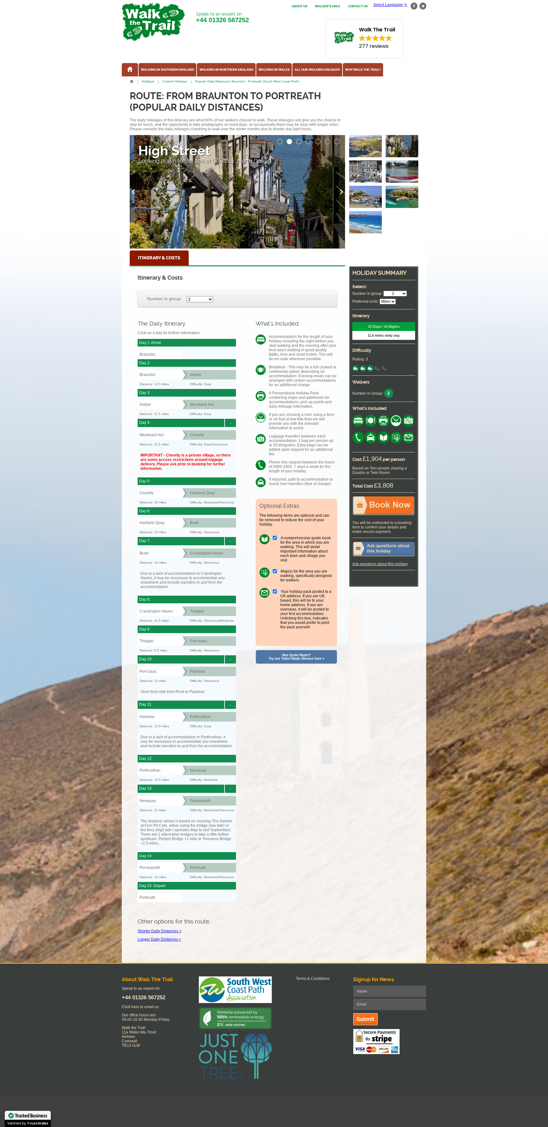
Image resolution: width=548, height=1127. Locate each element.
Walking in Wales (274, 70)
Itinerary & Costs (159, 258)
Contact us (358, 6)
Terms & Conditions (312, 978)
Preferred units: (365, 301)
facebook (414, 6)
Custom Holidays (174, 81)
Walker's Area (327, 6)
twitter (422, 6)
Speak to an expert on (222, 17)
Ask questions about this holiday (380, 564)
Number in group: (164, 298)
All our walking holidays (317, 70)
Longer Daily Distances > (159, 939)
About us (299, 6)
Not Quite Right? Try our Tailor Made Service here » (296, 656)
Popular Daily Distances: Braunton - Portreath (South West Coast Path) (247, 81)
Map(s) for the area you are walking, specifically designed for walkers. (306, 575)
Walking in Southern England (167, 70)
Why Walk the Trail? (363, 70)
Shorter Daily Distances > (159, 931)
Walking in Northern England (226, 70)
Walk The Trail (153, 22)
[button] (280, 140)
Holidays (148, 81)
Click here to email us (140, 1007)
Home (132, 81)
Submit (365, 1019)
